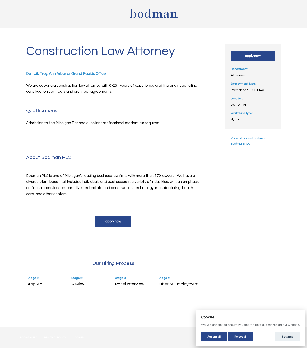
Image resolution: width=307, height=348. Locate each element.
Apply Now (113, 221)
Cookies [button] (79, 337)
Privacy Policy (55, 337)
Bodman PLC (29, 337)
